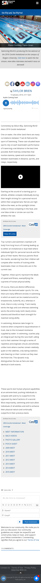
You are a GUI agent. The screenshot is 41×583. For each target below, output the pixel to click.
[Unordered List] (16, 504)
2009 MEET (10, 448)
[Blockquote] (19, 504)
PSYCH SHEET (11, 444)
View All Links (10, 234)
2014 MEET (10, 468)
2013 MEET (10, 464)
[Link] (25, 504)
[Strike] (11, 504)
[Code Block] (22, 504)
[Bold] (3, 504)
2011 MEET (10, 456)
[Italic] (5, 504)
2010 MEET (10, 452)
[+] (30, 505)
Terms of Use (33, 540)
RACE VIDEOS (11, 436)
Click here (21, 58)
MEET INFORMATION (14, 431)
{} (27, 505)
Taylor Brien (22, 91)
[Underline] (8, 504)
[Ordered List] (14, 504)
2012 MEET (10, 460)
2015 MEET (10, 472)
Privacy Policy (30, 567)
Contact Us (5, 567)
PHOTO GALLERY (12, 440)
